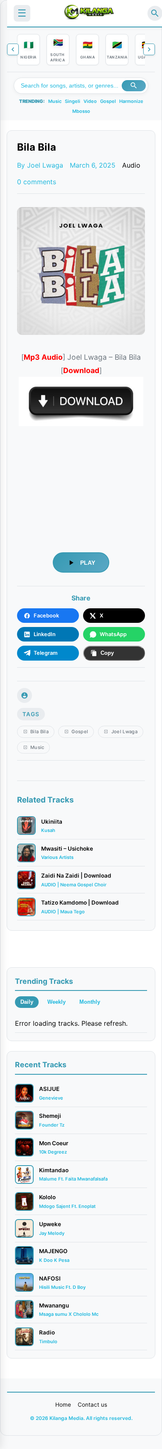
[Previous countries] (13, 49)
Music (54, 101)
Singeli (72, 101)
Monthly (89, 1002)
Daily (26, 1002)
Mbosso (81, 111)
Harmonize (131, 101)
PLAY (87, 562)
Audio (131, 165)
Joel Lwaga (124, 731)
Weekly (56, 1002)
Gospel (108, 101)
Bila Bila (39, 731)
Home (63, 1404)
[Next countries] (149, 49)
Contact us (92, 1404)
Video (90, 101)
